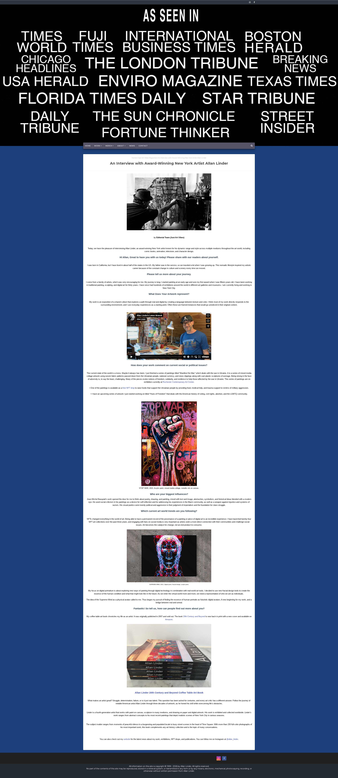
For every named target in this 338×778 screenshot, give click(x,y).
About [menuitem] (120, 146)
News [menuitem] (132, 146)
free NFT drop (129, 388)
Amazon (168, 619)
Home (134, 158)
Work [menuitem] (97, 146)
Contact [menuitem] (143, 146)
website (127, 739)
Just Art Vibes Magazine (147, 158)
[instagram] (250, 2)
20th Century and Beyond (194, 616)
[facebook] (254, 2)
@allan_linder (232, 739)
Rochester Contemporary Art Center (178, 382)
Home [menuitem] (88, 146)
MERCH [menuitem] (108, 146)
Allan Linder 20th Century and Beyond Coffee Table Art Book (169, 692)
